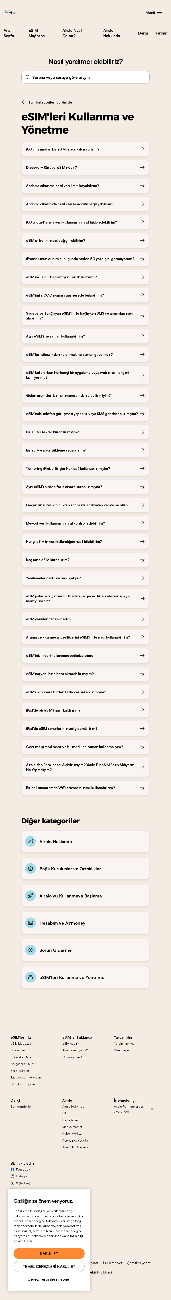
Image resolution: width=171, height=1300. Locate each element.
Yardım (161, 33)
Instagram (23, 1176)
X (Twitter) (23, 1183)
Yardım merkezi (124, 1043)
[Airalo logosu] (18, 12)
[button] (159, 12)
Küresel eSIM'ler (22, 1057)
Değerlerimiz (71, 1120)
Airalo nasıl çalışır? (75, 1050)
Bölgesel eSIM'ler (23, 1064)
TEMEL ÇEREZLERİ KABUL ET (49, 1266)
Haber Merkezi (72, 1133)
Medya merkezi (72, 1127)
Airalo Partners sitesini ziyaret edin (129, 1109)
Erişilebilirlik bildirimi (97, 1272)
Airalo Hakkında (111, 33)
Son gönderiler (21, 1106)
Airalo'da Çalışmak (75, 1147)
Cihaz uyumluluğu (74, 1057)
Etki (64, 1113)
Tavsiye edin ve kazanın (27, 1077)
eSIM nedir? (70, 1043)
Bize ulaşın (121, 1050)
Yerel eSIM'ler (20, 1070)
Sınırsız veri (18, 1050)
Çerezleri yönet (139, 1263)
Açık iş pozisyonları (75, 1140)
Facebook (23, 1169)
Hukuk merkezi (112, 1263)
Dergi (143, 33)
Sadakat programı (23, 1084)
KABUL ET (49, 1253)
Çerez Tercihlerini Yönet (49, 1279)
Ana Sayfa (9, 33)
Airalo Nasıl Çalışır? (72, 33)
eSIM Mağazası (37, 33)
